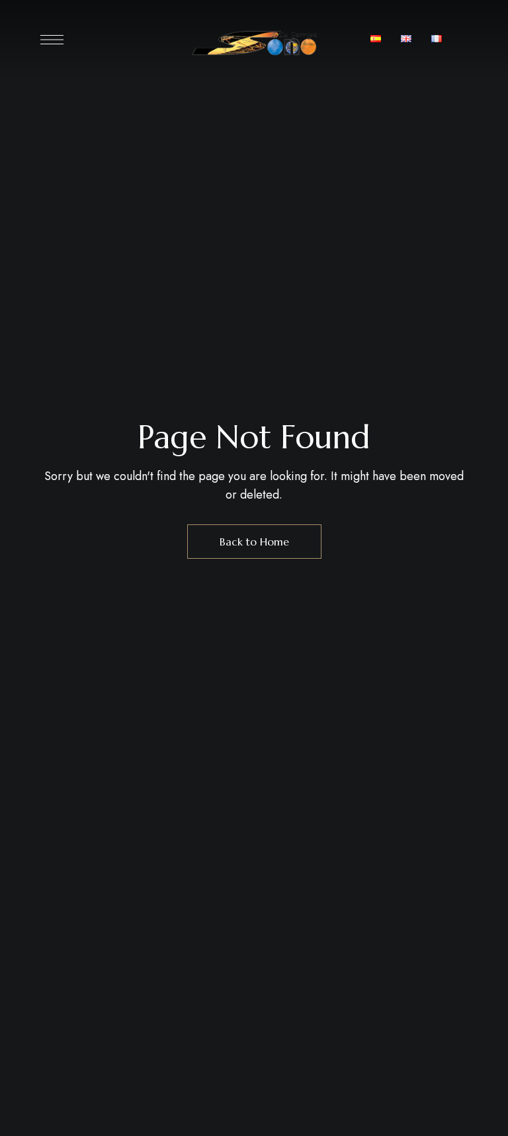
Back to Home (254, 541)
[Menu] (52, 39)
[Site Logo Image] (254, 43)
